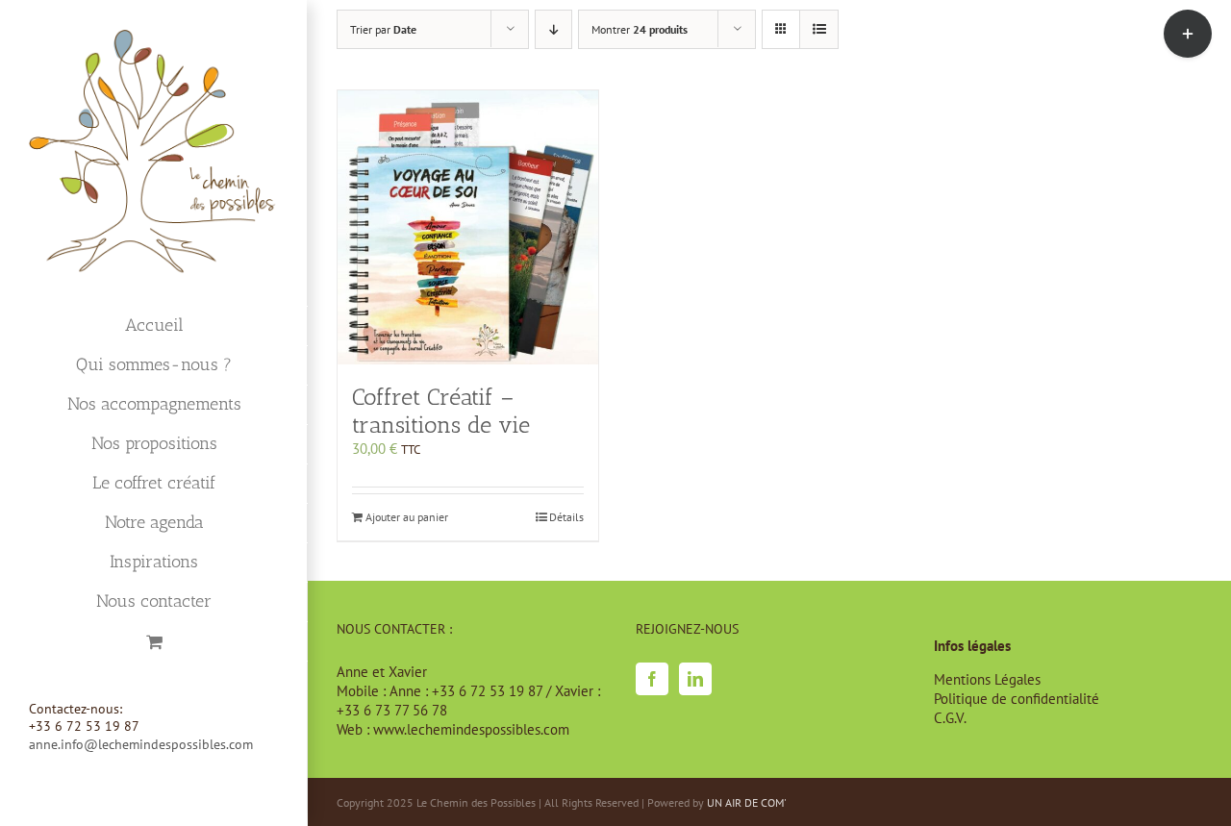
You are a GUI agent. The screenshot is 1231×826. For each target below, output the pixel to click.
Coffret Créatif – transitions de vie (441, 410)
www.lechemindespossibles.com (471, 729)
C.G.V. (950, 718)
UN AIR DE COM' (747, 802)
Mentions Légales (987, 679)
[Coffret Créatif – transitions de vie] (468, 227)
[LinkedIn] (695, 679)
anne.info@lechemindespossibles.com (141, 744)
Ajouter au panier (406, 517)
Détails (566, 517)
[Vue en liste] (819, 29)
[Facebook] (652, 679)
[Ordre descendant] (553, 29)
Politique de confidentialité (1016, 698)
